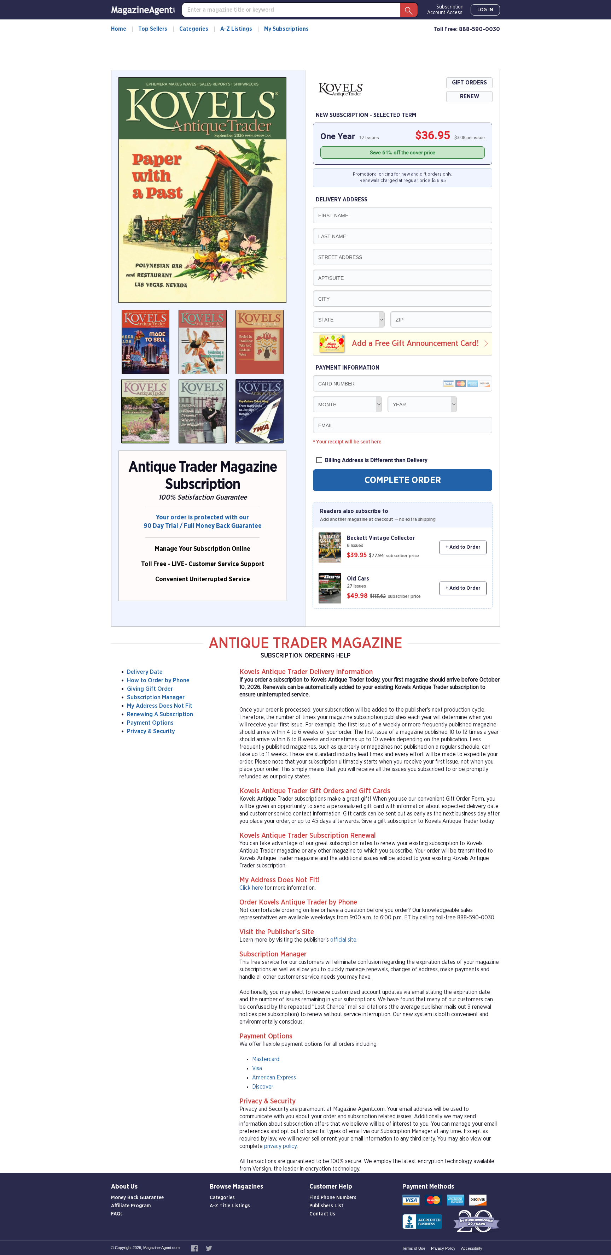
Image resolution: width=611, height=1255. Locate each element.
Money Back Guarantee (137, 1197)
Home (118, 29)
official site (343, 940)
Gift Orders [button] (469, 83)
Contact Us (322, 1214)
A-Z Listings (236, 29)
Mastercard (265, 1059)
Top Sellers (152, 29)
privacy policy (280, 1146)
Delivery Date (145, 672)
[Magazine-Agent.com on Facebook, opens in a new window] (195, 1247)
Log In (485, 9)
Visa (257, 1068)
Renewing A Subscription (160, 714)
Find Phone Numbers (332, 1197)
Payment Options (150, 723)
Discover (262, 1087)
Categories (193, 29)
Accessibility (471, 1248)
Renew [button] (469, 96)
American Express (274, 1077)
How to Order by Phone (158, 680)
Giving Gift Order (150, 689)
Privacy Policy (443, 1248)
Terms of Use (413, 1248)
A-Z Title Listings (230, 1205)
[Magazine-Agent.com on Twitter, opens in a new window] (209, 1247)
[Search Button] (409, 10)
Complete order (403, 480)
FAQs (117, 1214)
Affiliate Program (131, 1205)
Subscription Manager (156, 697)
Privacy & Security (151, 731)
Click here (251, 888)
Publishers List (326, 1205)
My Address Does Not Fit (159, 706)
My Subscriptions (286, 29)
